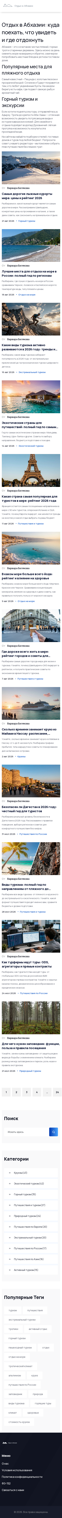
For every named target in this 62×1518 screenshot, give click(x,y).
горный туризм (17, 1338)
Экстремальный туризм (30, 1237)
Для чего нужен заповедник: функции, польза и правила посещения (31, 1046)
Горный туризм (25, 1194)
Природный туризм (27, 1216)
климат (13, 1412)
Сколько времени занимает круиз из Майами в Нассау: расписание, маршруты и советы (29, 731)
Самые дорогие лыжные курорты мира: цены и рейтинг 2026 (27, 196)
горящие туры (43, 1403)
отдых (45, 1347)
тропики (13, 1329)
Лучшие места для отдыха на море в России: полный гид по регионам (29, 273)
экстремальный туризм (22, 1319)
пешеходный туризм (20, 1347)
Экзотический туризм (29, 1183)
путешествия (35, 1310)
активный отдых (38, 1329)
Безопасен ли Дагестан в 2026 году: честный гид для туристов (29, 809)
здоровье (33, 1412)
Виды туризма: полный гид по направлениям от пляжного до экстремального (25, 887)
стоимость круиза (19, 1422)
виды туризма (16, 1403)
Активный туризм (26, 1270)
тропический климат (21, 1366)
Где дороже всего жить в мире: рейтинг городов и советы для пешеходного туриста (25, 654)
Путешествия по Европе (30, 1226)
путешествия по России (22, 1384)
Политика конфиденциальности (22, 1477)
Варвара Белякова (18, 188)
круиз (34, 1375)
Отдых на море (26, 294)
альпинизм (15, 1375)
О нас (5, 1463)
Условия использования (17, 1470)
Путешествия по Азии (29, 1259)
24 (57, 1092)
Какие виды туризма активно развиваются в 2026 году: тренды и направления (28, 347)
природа (38, 1394)
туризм (13, 1310)
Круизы (20, 1172)
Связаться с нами (13, 1490)
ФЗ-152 (6, 1483)
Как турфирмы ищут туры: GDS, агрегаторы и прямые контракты (27, 964)
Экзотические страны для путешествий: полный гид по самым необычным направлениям (29, 425)
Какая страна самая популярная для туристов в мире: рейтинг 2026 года (29, 498)
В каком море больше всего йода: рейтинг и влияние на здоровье (27, 576)
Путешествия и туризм (29, 1205)
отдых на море (17, 1357)
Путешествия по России (30, 1248)
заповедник (15, 1394)
